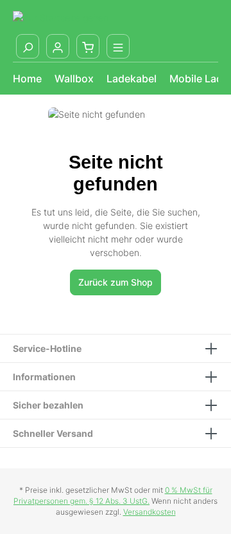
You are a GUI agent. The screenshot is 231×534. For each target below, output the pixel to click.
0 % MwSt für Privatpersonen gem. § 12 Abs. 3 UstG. (112, 495)
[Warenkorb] (88, 46)
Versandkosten (149, 512)
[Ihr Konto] (58, 46)
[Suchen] (27, 46)
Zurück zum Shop (115, 282)
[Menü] (118, 46)
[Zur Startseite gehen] (60, 17)
